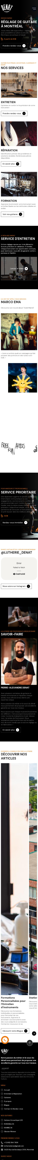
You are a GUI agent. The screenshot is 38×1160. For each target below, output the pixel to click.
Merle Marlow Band (20, 457)
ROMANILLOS (9, 1124)
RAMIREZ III (8, 1128)
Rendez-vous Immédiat (13, 522)
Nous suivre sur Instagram (14, 586)
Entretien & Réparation (13, 1094)
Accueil (7, 1090)
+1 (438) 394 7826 (11, 1142)
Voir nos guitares (10, 214)
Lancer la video (16, 268)
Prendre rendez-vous (12, 45)
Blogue (6, 1105)
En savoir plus (9, 164)
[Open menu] (34, 9)
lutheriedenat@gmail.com (14, 1146)
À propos (7, 1101)
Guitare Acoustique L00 (13, 1120)
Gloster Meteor (10, 1131)
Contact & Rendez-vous (13, 1109)
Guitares (7, 1097)
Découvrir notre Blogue (13, 1031)
